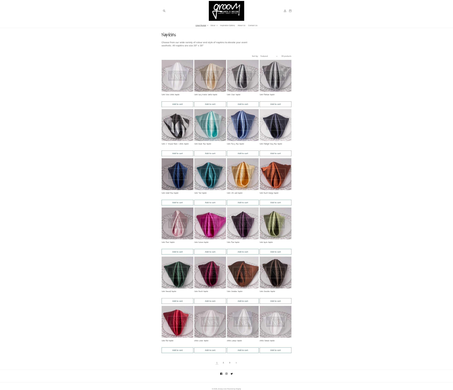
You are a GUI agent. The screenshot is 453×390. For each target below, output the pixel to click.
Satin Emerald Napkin (169, 291)
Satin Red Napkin (167, 341)
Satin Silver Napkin (233, 95)
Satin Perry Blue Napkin (235, 144)
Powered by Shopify (234, 389)
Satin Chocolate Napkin (267, 291)
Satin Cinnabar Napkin (234, 291)
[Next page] (236, 362)
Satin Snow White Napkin (171, 95)
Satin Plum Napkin (233, 242)
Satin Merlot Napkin (201, 291)
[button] (164, 10)
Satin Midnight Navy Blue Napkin (271, 144)
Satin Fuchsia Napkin (201, 242)
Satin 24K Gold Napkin (234, 193)
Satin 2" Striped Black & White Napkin (175, 144)
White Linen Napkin (201, 341)
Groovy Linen (222, 389)
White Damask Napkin (267, 341)
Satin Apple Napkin (266, 242)
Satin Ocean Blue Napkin (202, 144)
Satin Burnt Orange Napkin (269, 193)
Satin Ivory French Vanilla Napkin (205, 95)
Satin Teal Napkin (200, 193)
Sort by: (255, 56)
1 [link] (217, 362)
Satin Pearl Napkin (168, 242)
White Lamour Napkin (234, 341)
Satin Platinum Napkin (267, 95)
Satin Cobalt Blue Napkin (170, 193)
